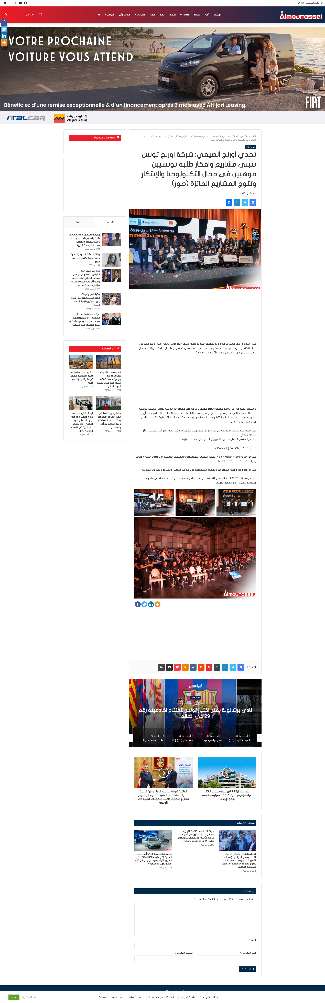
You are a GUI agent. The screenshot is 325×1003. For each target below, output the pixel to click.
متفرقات (141, 15)
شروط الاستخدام (147, 997)
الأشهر (110, 222)
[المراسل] (300, 15)
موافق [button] (13, 997)
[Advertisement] (195, 318)
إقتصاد (185, 15)
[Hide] (1, 49)
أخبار (207, 15)
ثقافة (173, 15)
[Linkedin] (151, 604)
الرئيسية (217, 15)
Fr (99, 15)
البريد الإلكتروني (248, 953)
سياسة (197, 15)
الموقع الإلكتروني (184, 953)
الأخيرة (79, 222)
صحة (152, 15)
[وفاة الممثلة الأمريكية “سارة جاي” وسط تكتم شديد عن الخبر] (111, 260)
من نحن (110, 15)
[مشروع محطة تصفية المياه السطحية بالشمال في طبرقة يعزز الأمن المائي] (81, 362)
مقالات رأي (124, 15)
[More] (157, 604)
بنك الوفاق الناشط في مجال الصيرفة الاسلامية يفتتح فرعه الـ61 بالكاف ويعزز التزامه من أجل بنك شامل (109, 420)
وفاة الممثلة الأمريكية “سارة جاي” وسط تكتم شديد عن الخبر (85, 258)
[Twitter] (144, 604)
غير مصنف (239, 136)
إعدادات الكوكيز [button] (28, 997)
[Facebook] (138, 604)
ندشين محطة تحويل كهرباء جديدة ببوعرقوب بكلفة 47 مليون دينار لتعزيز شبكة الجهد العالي (109, 379)
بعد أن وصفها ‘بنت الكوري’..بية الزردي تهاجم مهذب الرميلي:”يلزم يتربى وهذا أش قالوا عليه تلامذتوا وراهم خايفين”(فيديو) (85, 278)
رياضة (162, 15)
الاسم (253, 940)
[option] (195, 713)
